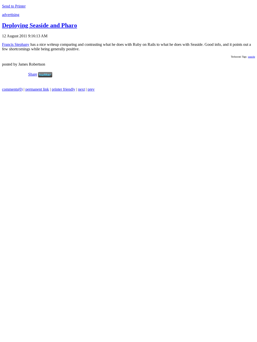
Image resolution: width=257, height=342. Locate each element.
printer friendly (63, 89)
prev (91, 89)
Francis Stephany (15, 44)
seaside (251, 56)
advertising (10, 15)
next (81, 89)
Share (32, 74)
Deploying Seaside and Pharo (39, 25)
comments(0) (12, 89)
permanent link (37, 89)
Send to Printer (14, 6)
